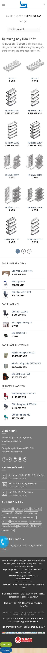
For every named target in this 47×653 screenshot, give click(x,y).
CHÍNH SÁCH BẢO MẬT (34, 627)
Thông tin (6, 613)
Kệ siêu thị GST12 (35, 175)
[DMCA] (23, 579)
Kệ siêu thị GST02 (35, 111)
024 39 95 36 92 (36, 570)
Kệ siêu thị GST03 (12, 143)
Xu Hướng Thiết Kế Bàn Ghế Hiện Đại (26, 475)
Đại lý (15, 614)
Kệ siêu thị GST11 (12, 175)
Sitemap (31, 614)
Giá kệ (9, 16)
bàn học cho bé (35, 522)
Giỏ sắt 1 (12, 78)
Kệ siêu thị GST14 (35, 207)
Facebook (6, 650)
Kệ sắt (19, 16)
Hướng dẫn (39, 613)
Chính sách (18, 613)
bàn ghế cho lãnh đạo (19, 522)
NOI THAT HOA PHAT (34, 618)
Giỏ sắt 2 (34, 78)
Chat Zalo (6, 644)
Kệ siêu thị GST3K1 (12, 239)
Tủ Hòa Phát (7, 509)
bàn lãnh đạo (36, 509)
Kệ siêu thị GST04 (35, 143)
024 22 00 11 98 (20, 570)
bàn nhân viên (23, 526)
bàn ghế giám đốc (9, 526)
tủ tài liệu (18, 513)
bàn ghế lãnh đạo (31, 513)
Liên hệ (23, 614)
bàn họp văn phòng (10, 517)
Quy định (28, 613)
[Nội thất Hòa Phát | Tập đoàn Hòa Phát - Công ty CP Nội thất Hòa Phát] (23, 4)
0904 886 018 (18, 594)
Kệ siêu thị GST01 (12, 111)
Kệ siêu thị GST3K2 (34, 239)
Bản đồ (30, 566)
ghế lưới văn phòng (21, 509)
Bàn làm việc (35, 526)
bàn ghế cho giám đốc (28, 517)
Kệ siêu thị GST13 (12, 207)
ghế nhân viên (8, 513)
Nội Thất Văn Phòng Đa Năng (22, 483)
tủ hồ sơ (6, 522)
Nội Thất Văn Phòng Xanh (21, 492)
